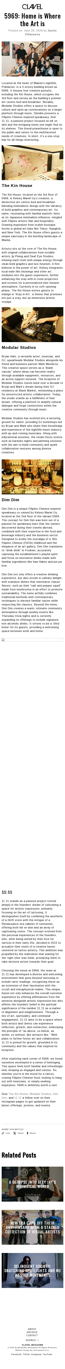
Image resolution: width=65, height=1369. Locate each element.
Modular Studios (40, 1094)
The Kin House (18, 1094)
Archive (32, 1332)
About (32, 1329)
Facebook (16, 1354)
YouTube (47, 1354)
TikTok (26, 1354)
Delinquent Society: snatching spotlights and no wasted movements (32, 1270)
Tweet (20, 1133)
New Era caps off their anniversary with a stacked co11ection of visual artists (32, 1227)
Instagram (36, 1354)
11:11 (18, 1097)
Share (32, 1133)
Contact (32, 1335)
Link (7, 1133)
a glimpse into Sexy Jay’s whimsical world (32, 1184)
